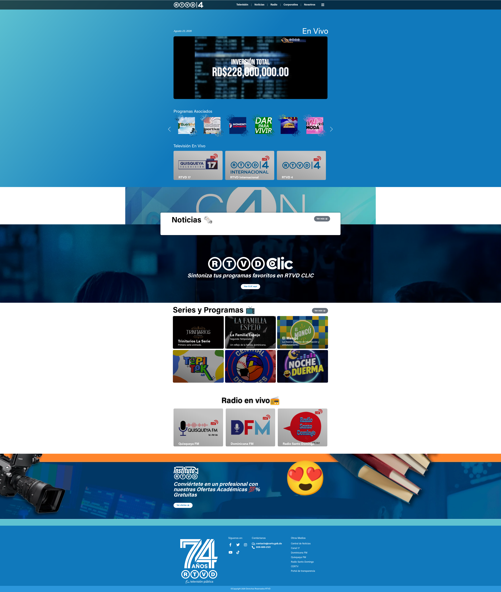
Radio (273, 5)
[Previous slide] (169, 129)
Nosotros (309, 5)
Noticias (259, 5)
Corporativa (291, 5)
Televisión (242, 5)
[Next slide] (331, 129)
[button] (323, 5)
